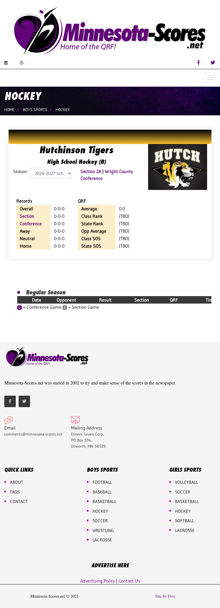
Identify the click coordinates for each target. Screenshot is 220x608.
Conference (31, 223)
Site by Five (165, 596)
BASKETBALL (104, 501)
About (16, 482)
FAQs (15, 492)
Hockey (63, 109)
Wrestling (103, 530)
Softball (184, 520)
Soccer (100, 520)
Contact (19, 501)
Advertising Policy (97, 581)
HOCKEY (100, 511)
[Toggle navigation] (210, 77)
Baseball (102, 492)
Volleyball (186, 482)
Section (27, 216)
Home (9, 109)
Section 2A (90, 171)
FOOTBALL (102, 482)
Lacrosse (102, 540)
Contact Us (129, 581)
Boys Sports (35, 109)
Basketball (187, 501)
